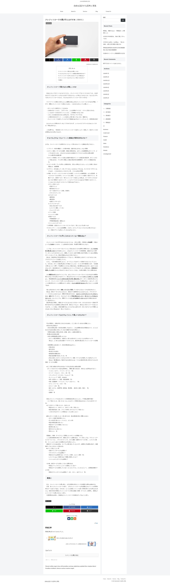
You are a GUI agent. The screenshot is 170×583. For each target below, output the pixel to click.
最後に (60, 80)
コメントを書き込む (72, 555)
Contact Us (123, 578)
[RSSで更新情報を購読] (75, 518)
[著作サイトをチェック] (68, 518)
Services (114, 578)
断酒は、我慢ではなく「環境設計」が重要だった (114, 32)
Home (104, 578)
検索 (104, 17)
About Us (109, 578)
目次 (70, 68)
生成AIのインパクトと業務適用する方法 (114, 53)
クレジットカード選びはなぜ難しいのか (68, 71)
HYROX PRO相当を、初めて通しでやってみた (114, 37)
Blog (118, 578)
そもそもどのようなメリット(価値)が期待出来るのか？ (72, 73)
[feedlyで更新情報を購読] (72, 518)
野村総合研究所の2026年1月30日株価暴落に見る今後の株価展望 (114, 49)
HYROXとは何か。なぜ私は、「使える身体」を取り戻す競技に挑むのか (113, 43)
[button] (94, 59)
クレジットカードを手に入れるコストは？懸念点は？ (72, 75)
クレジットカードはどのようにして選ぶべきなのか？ (72, 77)
